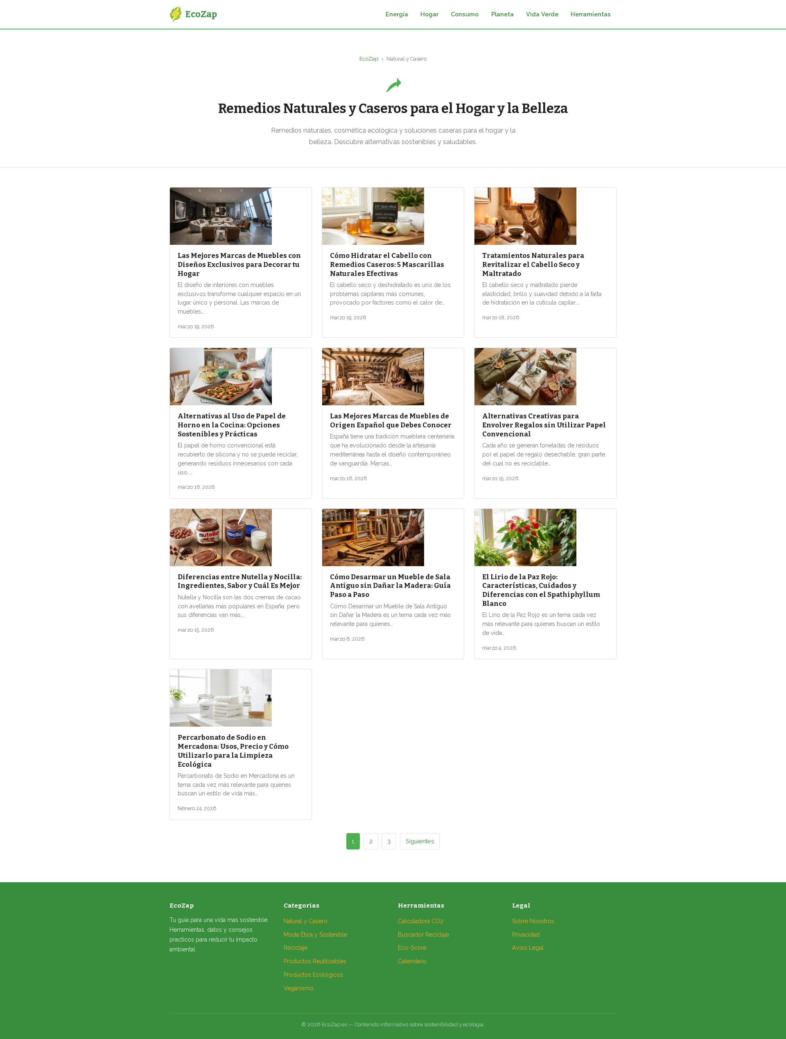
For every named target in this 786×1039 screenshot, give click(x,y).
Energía (397, 14)
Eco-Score (412, 947)
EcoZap (368, 59)
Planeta (502, 14)
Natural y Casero (306, 921)
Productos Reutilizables (315, 961)
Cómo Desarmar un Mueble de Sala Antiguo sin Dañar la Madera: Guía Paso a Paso (390, 586)
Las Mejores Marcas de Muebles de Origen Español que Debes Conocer (391, 420)
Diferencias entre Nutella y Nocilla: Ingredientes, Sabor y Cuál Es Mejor (240, 581)
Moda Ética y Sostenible (315, 934)
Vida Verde (542, 14)
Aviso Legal (528, 947)
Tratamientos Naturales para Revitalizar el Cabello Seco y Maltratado (533, 264)
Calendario (412, 961)
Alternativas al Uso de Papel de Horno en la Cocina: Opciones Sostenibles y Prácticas (232, 425)
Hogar (429, 14)
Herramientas (591, 14)
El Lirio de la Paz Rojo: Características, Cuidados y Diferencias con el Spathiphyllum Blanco (541, 590)
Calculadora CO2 (420, 921)
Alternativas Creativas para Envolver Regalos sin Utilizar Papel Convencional (544, 425)
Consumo (465, 14)
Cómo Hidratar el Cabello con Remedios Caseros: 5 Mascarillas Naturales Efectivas (387, 264)
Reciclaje (295, 947)
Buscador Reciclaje (423, 934)
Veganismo (299, 988)
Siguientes (420, 841)
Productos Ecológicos (313, 974)
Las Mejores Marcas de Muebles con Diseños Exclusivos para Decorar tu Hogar (239, 264)
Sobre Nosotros (533, 921)
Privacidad (526, 934)
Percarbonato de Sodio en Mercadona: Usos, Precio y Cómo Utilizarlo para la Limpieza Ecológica (233, 750)
